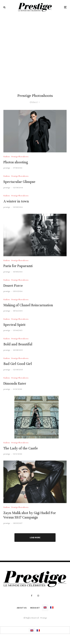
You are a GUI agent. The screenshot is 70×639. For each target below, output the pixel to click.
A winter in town (16, 201)
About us (22, 607)
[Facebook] (32, 595)
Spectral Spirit (14, 325)
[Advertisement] (35, 51)
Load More (35, 537)
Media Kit (35, 607)
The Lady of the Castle (20, 448)
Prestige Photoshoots (19, 156)
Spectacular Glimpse (19, 182)
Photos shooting (15, 162)
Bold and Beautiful (17, 344)
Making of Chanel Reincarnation (28, 305)
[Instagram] (38, 595)
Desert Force (13, 286)
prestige (6, 168)
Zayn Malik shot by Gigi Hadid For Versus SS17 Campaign (29, 515)
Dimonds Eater (14, 383)
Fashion (6, 156)
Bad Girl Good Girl (17, 364)
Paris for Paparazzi (18, 266)
